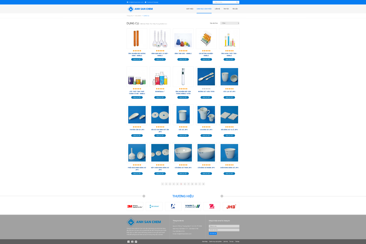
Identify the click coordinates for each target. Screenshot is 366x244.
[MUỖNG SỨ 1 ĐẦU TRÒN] (206, 76)
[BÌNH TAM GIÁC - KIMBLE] (183, 38)
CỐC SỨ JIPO (183, 130)
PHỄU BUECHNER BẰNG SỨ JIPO (137, 169)
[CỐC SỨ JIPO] (183, 114)
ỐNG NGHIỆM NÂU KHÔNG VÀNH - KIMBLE (137, 54)
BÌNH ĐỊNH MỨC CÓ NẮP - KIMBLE (160, 54)
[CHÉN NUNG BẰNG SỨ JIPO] (229, 152)
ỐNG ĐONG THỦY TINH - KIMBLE (229, 54)
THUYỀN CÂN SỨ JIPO (137, 130)
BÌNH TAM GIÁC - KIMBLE (183, 53)
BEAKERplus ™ (160, 91)
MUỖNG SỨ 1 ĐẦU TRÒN (206, 91)
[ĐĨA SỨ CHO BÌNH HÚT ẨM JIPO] (160, 114)
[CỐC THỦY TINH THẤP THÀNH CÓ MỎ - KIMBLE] (137, 76)
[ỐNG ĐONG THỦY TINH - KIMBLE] (229, 38)
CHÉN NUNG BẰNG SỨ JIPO (229, 168)
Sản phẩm (138, 15)
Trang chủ (130, 15)
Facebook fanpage (152, 2)
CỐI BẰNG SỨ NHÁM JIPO (206, 168)
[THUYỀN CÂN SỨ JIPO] (137, 114)
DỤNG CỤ (146, 15)
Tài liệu (235, 9)
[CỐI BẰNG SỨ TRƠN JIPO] (183, 152)
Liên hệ (217, 9)
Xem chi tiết (137, 59)
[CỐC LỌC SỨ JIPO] (229, 76)
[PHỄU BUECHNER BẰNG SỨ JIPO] (137, 152)
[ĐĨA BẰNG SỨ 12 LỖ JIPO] (229, 114)
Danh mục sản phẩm (204, 9)
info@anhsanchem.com (136, 2)
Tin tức (226, 9)
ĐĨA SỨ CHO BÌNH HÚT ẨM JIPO (160, 131)
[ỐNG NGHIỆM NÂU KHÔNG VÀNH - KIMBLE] (137, 38)
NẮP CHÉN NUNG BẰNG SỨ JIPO (160, 169)
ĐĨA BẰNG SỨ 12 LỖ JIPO (229, 130)
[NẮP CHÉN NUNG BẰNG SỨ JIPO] (160, 152)
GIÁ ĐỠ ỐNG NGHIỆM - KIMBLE (206, 54)
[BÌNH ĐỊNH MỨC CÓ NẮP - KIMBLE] (160, 38)
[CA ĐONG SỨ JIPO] (206, 114)
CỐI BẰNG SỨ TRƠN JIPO (183, 168)
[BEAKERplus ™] (160, 76)
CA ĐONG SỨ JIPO (206, 130)
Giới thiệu (189, 9)
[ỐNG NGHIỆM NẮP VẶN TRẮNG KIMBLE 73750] (183, 76)
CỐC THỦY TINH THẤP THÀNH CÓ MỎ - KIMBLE (137, 93)
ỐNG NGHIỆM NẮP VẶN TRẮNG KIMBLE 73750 (183, 93)
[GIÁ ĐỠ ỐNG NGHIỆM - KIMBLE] (206, 38)
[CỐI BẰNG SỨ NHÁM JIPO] (206, 152)
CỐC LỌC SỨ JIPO (229, 91)
